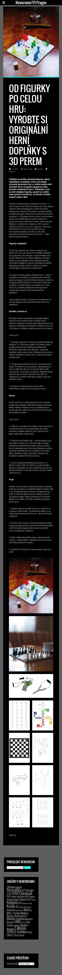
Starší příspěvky (12, 963)
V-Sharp (15, 935)
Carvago (29, 890)
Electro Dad (15, 896)
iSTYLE (29, 899)
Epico (22, 896)
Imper (16, 899)
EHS (9, 896)
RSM (28, 922)
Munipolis (10, 922)
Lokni (21, 906)
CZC (9, 893)
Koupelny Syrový (27, 903)
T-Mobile (20, 928)
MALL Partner (13, 913)
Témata (40, 169)
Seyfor (10, 925)
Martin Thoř (27, 169)
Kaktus (34, 900)
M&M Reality (27, 907)
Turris (29, 932)
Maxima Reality (14, 916)
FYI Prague (30, 896)
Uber (9, 935)
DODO (16, 893)
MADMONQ (11, 910)
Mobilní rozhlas (15, 918)
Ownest (23, 922)
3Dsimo (11, 887)
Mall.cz (28, 909)
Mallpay (24, 913)
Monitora (29, 919)
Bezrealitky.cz (16, 890)
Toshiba (22, 931)
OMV (18, 921)
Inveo (22, 899)
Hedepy (10, 899)
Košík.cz (13, 906)
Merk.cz (24, 916)
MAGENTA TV (19, 910)
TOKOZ (11, 931)
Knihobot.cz (14, 902)
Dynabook (26, 893)
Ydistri (21, 935)
